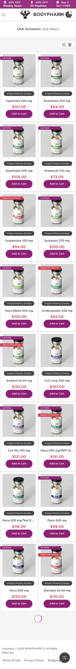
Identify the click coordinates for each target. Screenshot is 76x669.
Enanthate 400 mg (19, 171)
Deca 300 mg (56, 520)
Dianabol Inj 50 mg (57, 590)
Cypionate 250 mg (19, 101)
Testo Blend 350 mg (19, 310)
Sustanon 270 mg (57, 240)
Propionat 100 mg (57, 171)
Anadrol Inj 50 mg (19, 380)
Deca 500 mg (19, 590)
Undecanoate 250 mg (57, 310)
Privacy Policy (34, 660)
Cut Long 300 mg (57, 380)
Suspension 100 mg (19, 240)
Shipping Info (57, 660)
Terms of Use (11, 660)
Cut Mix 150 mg (19, 450)
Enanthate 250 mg (57, 101)
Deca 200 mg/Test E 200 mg (22, 520)
